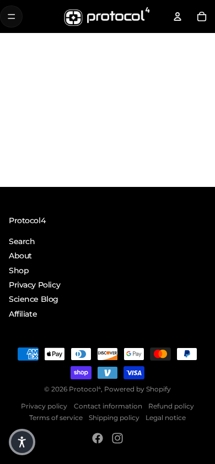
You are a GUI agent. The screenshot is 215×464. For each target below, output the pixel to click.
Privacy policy (44, 405)
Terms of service (56, 417)
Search (22, 241)
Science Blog (33, 299)
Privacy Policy (34, 285)
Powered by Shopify (137, 388)
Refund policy (171, 405)
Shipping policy (114, 417)
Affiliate (23, 314)
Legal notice (166, 417)
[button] (22, 442)
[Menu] (11, 16)
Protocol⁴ (85, 388)
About (20, 256)
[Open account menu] (177, 16)
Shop (19, 270)
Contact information (108, 405)
